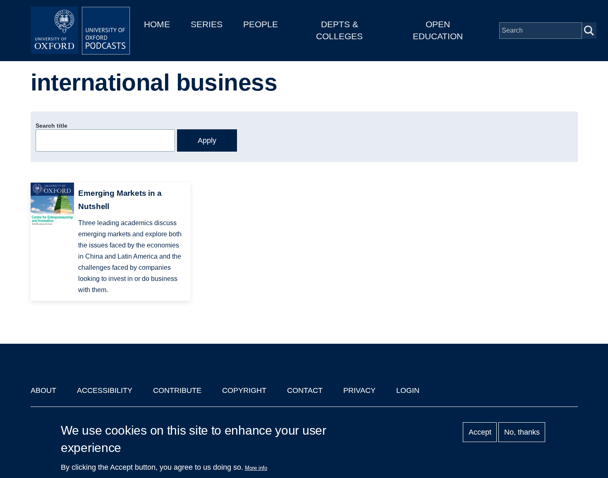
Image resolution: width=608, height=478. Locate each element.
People (260, 24)
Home (157, 24)
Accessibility (104, 390)
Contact (305, 390)
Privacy (359, 390)
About (43, 390)
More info (256, 468)
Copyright (244, 390)
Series (207, 24)
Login (407, 390)
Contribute (177, 390)
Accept (480, 432)
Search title (51, 125)
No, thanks (522, 432)
